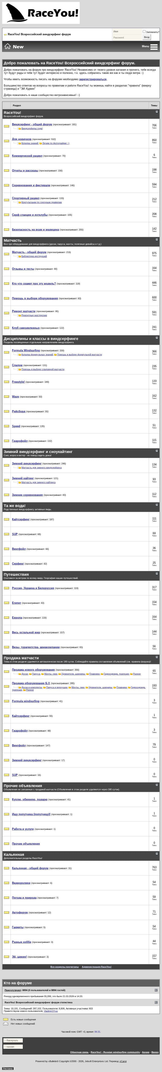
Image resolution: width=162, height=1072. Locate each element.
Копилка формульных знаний (37, 354)
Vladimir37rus (51, 1011)
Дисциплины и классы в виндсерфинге (41, 339)
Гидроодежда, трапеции (116, 674)
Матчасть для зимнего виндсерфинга (42, 467)
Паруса (36, 674)
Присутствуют (13, 990)
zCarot (123, 1061)
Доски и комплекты (32, 687)
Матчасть (13, 240)
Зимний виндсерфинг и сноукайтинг (38, 452)
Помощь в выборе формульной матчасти (79, 354)
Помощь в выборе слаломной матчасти (43, 369)
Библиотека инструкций (34, 256)
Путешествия (16, 574)
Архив (145, 1052)
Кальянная (14, 854)
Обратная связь (79, 1052)
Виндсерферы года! (32, 128)
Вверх (155, 1052)
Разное (137, 674)
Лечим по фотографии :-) (55, 143)
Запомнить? (152, 32)
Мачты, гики (50, 674)
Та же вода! (15, 506)
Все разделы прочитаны (64, 966)
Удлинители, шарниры (73, 674)
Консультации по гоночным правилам (42, 202)
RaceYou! (12, 113)
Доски (25, 674)
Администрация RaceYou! (97, 966)
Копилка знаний (30, 143)
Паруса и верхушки (56, 687)
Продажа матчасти (21, 658)
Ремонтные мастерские (34, 315)
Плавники (94, 674)
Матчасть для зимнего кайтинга (38, 482)
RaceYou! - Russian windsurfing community (115, 1052)
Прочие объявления (23, 786)
